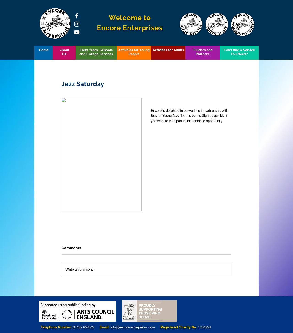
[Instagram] (76, 24)
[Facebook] (76, 15)
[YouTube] (76, 32)
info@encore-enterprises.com (133, 327)
